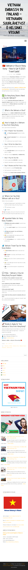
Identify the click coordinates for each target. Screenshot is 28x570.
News (7, 343)
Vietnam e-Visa (16, 346)
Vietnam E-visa (8, 564)
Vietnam (10, 346)
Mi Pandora (19, 74)
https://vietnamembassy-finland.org (12, 541)
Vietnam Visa (10, 343)
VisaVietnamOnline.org (10, 338)
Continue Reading (10, 443)
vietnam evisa (9, 347)
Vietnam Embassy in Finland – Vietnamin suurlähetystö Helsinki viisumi (14, 19)
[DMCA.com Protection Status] (14, 551)
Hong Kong (6, 346)
